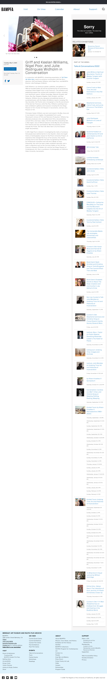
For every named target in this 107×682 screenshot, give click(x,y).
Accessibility (7, 661)
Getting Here (7, 659)
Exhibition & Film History (63, 642)
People (57, 655)
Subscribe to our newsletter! (12, 647)
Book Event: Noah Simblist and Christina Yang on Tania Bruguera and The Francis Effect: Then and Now (95, 266)
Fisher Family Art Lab (62, 661)
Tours (30, 655)
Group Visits (6, 663)
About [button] (76, 9)
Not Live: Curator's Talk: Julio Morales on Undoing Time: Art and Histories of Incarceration (95, 301)
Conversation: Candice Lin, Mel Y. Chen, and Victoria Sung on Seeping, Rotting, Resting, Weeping (95, 394)
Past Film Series (34, 646)
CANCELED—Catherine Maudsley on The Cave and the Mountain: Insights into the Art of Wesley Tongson (95, 207)
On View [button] (41, 9)
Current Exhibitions (35, 640)
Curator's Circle (87, 646)
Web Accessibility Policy (89, 655)
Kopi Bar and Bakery (62, 657)
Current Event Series (35, 638)
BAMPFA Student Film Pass (12, 657)
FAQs (57, 663)
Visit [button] (25, 9)
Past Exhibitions (34, 644)
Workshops (32, 659)
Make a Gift (85, 638)
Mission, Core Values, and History (65, 640)
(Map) (4, 639)
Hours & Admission (9, 653)
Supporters (85, 652)
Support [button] (93, 9)
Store (4, 669)
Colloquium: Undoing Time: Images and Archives (94, 352)
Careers (57, 665)
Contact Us (6, 645)
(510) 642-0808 (8, 641)
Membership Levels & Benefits (91, 648)
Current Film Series (35, 642)
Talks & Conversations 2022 (86, 66)
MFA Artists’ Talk (93, 147)
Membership (86, 644)
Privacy (84, 659)
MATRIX (57, 644)
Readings (32, 661)
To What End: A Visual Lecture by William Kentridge (94, 575)
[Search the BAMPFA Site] (104, 9)
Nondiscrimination (87, 657)
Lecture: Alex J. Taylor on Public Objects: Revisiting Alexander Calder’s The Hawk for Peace (95, 336)
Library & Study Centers (10, 667)
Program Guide (60, 669)
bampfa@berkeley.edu (10, 643)
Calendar (59, 9)
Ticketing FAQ (8, 655)
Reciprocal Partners (89, 650)
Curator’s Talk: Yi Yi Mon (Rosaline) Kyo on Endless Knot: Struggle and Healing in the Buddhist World (95, 606)
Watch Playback (10, 69)
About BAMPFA (60, 638)
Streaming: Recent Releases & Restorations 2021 (96, 48)
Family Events (33, 657)
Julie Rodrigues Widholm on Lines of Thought (94, 120)
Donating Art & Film (89, 640)
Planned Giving (87, 642)
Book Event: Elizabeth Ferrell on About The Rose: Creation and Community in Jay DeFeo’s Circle (94, 284)
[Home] (8, 9)
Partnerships (59, 667)
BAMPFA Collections (61, 646)
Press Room (59, 659)
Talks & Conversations (36, 653)
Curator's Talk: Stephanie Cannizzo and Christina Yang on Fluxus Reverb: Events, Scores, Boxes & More (95, 319)
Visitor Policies (7, 665)
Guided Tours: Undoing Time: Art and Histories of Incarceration (95, 502)
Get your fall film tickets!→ (53, 2)
